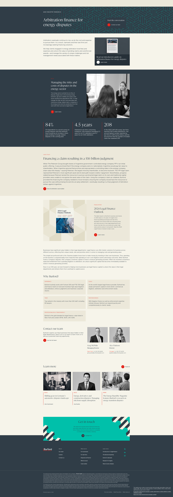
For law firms (84, 454)
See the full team (52, 340)
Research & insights (108, 460)
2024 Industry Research (52, 12)
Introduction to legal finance (110, 451)
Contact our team (115, 24)
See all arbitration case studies (55, 188)
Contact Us (88, 435)
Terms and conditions (108, 492)
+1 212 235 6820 (98, 351)
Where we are (84, 460)
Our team (61, 451)
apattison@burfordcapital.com (117, 353)
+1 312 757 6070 (119, 351)
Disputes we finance (86, 457)
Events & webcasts (107, 457)
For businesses (84, 451)
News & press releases (108, 463)
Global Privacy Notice (117, 492)
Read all (127, 366)
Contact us (61, 457)
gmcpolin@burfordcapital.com (95, 353)
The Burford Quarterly (108, 454)
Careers (61, 454)
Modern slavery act (126, 492)
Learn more (58, 112)
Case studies (84, 463)
